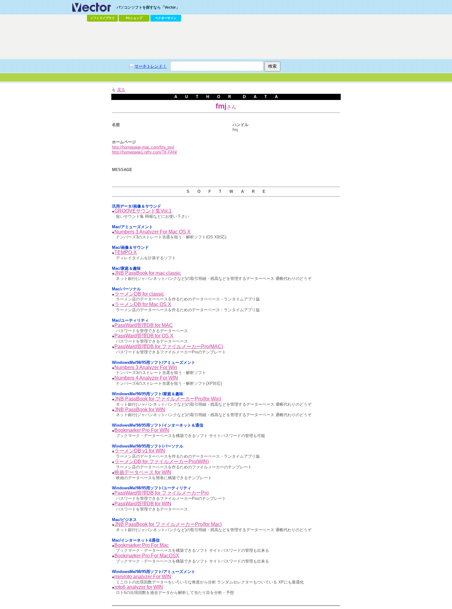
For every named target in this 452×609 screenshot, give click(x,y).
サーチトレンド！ (151, 66)
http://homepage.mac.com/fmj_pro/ (143, 147)
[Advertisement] (226, 40)
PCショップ (134, 18)
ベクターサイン (165, 18)
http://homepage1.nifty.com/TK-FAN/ (144, 152)
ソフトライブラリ (102, 18)
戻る (121, 89)
